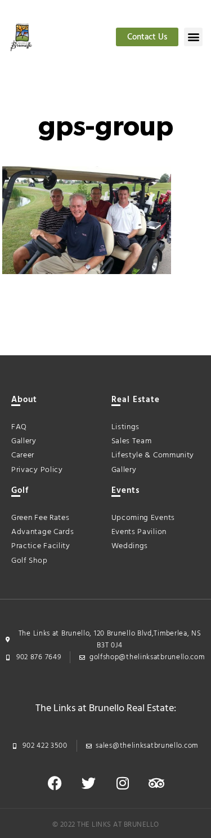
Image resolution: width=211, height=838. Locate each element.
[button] (193, 37)
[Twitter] (89, 783)
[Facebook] (55, 783)
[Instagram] (123, 783)
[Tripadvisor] (156, 783)
